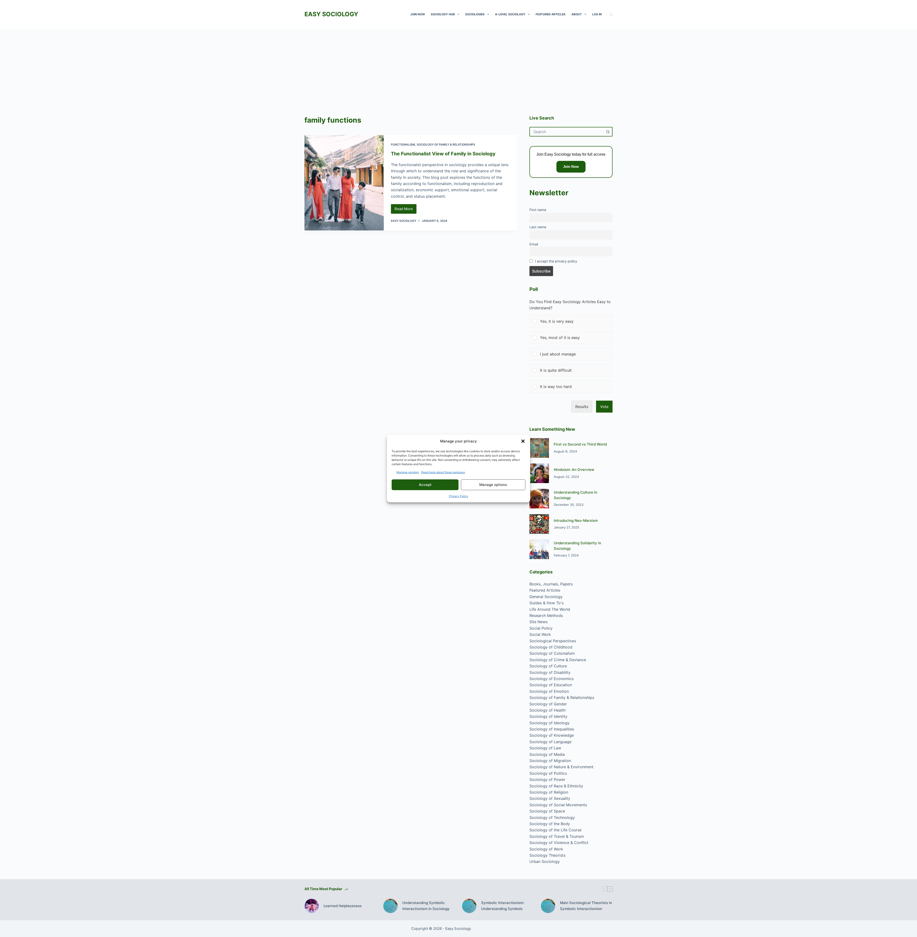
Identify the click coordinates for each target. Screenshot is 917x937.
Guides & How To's (546, 602)
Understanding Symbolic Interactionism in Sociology (426, 905)
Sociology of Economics (551, 678)
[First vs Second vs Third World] (539, 448)
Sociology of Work (546, 849)
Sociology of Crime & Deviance (557, 659)
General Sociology (546, 596)
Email (533, 244)
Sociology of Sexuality (549, 798)
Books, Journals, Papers (551, 584)
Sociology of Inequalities (551, 729)
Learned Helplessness (343, 906)
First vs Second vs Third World (580, 444)
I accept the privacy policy (556, 261)
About (576, 14)
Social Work (540, 634)
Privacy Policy (458, 496)
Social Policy (541, 628)
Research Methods (546, 615)
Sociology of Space (547, 811)
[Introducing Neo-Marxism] (539, 524)
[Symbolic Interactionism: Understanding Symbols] (469, 906)
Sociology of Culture (548, 666)
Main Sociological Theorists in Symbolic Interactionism (586, 905)
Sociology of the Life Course (555, 830)
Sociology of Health (547, 710)
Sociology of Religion (548, 792)
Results (581, 406)
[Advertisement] (458, 64)
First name (537, 210)
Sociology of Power (547, 779)
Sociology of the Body (549, 823)
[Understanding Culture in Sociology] (539, 498)
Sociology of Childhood (550, 647)
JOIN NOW (417, 14)
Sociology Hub (443, 14)
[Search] (611, 14)
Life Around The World (549, 609)
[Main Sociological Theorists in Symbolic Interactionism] (548, 906)
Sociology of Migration (550, 760)
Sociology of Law (545, 748)
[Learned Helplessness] (311, 906)
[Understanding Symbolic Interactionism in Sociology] (390, 906)
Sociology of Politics (548, 773)
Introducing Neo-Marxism (576, 520)
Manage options (493, 484)
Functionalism (403, 144)
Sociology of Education (550, 684)
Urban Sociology (544, 861)
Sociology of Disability (549, 672)
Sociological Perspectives (552, 640)
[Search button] (607, 131)
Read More (405, 210)
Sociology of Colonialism (552, 653)
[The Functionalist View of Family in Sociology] (344, 182)
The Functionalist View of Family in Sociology (443, 154)
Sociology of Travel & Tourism (556, 836)
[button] (523, 441)
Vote (604, 406)
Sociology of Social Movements (558, 804)
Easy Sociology (331, 14)
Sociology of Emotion (549, 691)
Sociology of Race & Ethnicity (556, 786)
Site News (538, 621)
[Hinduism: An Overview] (539, 473)
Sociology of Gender (548, 704)
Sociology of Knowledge (551, 735)
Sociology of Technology (552, 817)
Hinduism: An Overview (574, 469)
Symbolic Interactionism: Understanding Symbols (502, 905)
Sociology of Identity (548, 716)
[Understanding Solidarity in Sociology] (539, 549)
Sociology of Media (547, 754)
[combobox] (566, 131)
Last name (537, 227)
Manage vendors (407, 472)
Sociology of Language (550, 741)
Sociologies (475, 14)
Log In (597, 14)
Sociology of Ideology (549, 722)
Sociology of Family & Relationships (446, 144)
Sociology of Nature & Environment (561, 766)
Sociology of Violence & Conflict (558, 842)
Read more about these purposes (443, 472)
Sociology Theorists (547, 855)
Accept (425, 484)
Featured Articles (550, 14)
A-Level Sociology (510, 14)
